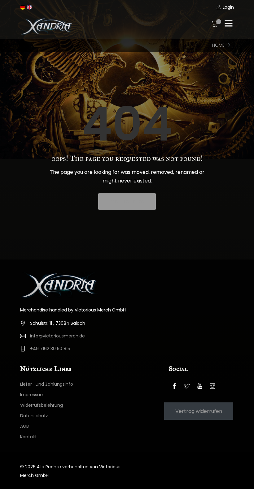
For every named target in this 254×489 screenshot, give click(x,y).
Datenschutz (34, 416)
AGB (24, 426)
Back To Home (127, 201)
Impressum (32, 395)
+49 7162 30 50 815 (50, 348)
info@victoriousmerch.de (57, 336)
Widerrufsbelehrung (41, 405)
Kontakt (28, 437)
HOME (218, 45)
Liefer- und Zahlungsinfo (46, 384)
